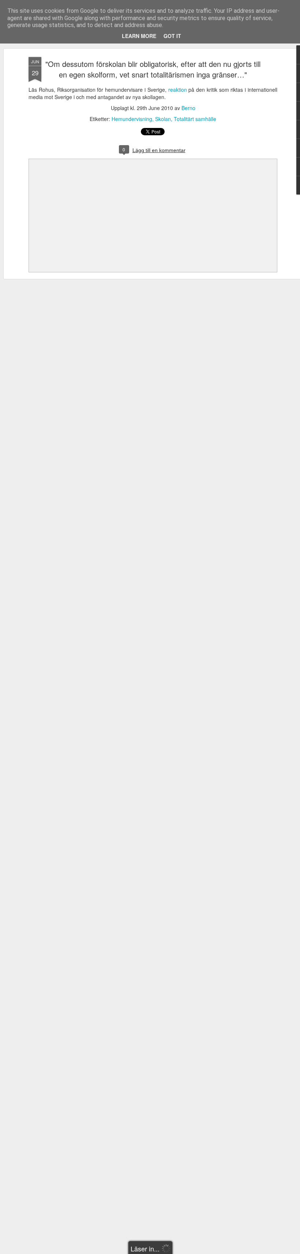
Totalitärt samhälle (195, 118)
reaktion (177, 89)
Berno (188, 108)
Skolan (163, 118)
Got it (172, 35)
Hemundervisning (132, 118)
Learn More (139, 35)
